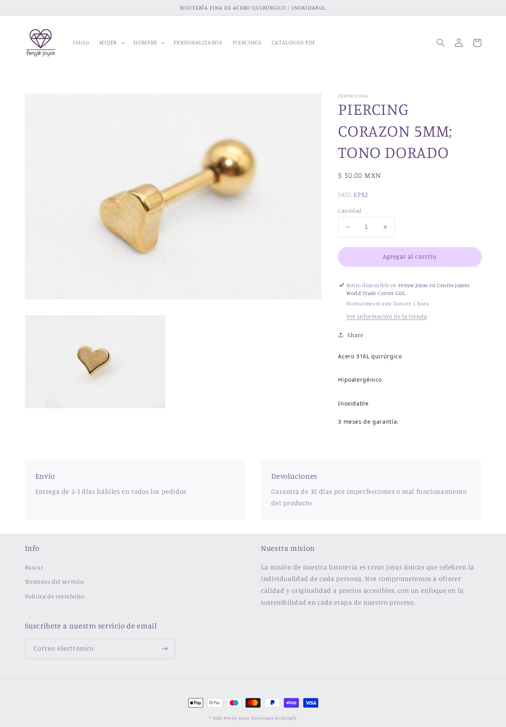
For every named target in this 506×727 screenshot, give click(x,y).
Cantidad (349, 210)
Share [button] (355, 334)
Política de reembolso (55, 596)
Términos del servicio (54, 581)
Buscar (34, 567)
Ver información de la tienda (386, 316)
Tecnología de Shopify (273, 718)
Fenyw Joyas (236, 718)
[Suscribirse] (164, 648)
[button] (111, 42)
